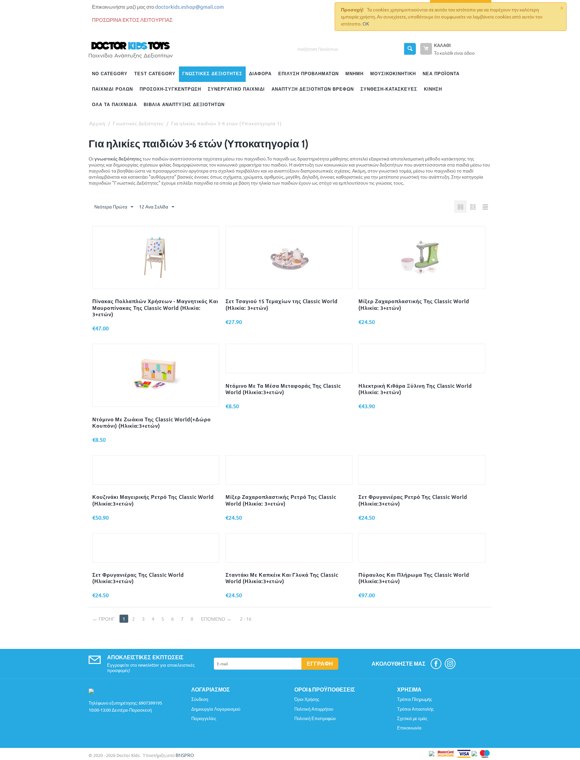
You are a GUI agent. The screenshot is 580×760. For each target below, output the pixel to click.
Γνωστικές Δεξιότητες (212, 73)
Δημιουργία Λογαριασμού (215, 709)
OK (365, 23)
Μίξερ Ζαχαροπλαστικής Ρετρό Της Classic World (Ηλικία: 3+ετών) (281, 499)
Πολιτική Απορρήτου (313, 709)
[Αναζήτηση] (410, 49)
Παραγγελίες (203, 718)
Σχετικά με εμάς (412, 718)
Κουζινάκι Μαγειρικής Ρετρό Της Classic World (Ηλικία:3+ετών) (153, 499)
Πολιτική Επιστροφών (315, 718)
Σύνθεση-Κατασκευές (388, 89)
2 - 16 (245, 619)
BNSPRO (185, 755)
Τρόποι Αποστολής (415, 709)
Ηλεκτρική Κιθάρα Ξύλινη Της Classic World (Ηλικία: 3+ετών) (415, 388)
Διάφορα (260, 73)
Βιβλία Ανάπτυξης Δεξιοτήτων (184, 104)
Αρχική (97, 123)
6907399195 (150, 703)
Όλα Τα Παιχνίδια (114, 104)
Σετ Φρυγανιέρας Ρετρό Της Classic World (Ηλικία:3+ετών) (412, 499)
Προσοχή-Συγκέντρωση (170, 89)
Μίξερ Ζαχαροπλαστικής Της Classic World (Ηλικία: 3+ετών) (413, 304)
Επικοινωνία (409, 727)
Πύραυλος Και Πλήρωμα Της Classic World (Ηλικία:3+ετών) (413, 577)
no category (110, 73)
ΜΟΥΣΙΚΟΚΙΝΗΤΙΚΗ (393, 73)
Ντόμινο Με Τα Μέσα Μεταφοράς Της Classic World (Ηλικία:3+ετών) (283, 388)
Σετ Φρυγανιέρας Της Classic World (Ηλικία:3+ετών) (138, 577)
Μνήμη (354, 73)
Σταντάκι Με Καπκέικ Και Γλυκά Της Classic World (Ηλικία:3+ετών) (282, 577)
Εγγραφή (320, 663)
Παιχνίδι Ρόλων (112, 89)
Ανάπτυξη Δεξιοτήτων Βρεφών (313, 89)
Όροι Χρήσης (306, 699)
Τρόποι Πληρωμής (414, 699)
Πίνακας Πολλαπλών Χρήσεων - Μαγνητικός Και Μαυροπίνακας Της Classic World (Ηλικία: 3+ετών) (155, 307)
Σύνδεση (199, 699)
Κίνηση (433, 89)
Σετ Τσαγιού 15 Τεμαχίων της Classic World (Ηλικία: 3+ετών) (282, 304)
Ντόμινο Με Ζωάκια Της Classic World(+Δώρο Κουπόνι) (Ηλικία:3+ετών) (151, 422)
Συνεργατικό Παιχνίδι (236, 89)
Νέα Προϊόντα (441, 73)
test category (155, 73)
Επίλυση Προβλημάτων (308, 73)
